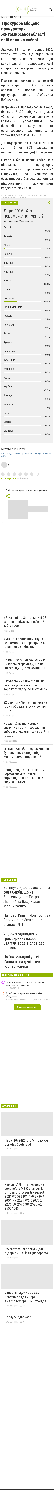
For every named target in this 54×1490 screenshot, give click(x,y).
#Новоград (6, 453)
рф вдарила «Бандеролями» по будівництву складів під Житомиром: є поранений (26, 753)
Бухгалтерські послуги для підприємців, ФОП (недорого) (26, 1251)
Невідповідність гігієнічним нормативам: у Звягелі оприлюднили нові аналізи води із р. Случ (24, 776)
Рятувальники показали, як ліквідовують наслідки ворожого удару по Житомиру (25, 685)
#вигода (37, 453)
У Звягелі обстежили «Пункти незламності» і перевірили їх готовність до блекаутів (24, 643)
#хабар (28, 453)
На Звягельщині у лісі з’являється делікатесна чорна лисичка (23, 962)
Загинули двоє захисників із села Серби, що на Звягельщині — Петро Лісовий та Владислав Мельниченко (26, 896)
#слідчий (47, 453)
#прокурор (18, 453)
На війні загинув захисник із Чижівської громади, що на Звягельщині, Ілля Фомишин (24, 664)
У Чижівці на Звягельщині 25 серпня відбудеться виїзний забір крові (24, 622)
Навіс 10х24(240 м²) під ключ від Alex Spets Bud (26, 1142)
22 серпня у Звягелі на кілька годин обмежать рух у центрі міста (25, 706)
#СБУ (3, 456)
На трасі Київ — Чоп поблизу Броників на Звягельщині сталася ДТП (26, 920)
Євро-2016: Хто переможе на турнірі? (23, 213)
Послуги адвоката (18, 1317)
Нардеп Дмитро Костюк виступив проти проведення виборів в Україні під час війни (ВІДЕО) (26, 730)
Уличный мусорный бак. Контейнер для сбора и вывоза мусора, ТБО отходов (25, 1297)
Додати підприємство (27, 1007)
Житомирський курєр (13, 449)
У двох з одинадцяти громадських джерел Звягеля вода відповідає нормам (23, 941)
